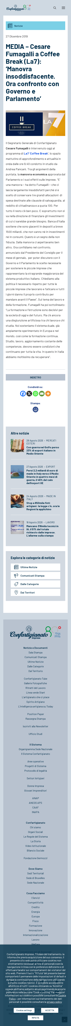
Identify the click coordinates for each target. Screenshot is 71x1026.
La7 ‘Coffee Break (36, 153)
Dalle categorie (29, 584)
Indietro (35, 377)
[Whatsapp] (35, 393)
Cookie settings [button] (24, 1010)
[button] (63, 8)
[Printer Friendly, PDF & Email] (35, 411)
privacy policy (54, 1001)
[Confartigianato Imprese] (18, 7)
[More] (48, 393)
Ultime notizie (28, 567)
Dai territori (27, 592)
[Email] (42, 393)
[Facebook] (23, 393)
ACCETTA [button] (49, 1010)
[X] (29, 393)
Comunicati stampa (32, 575)
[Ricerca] (53, 7)
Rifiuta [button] (35, 1017)
